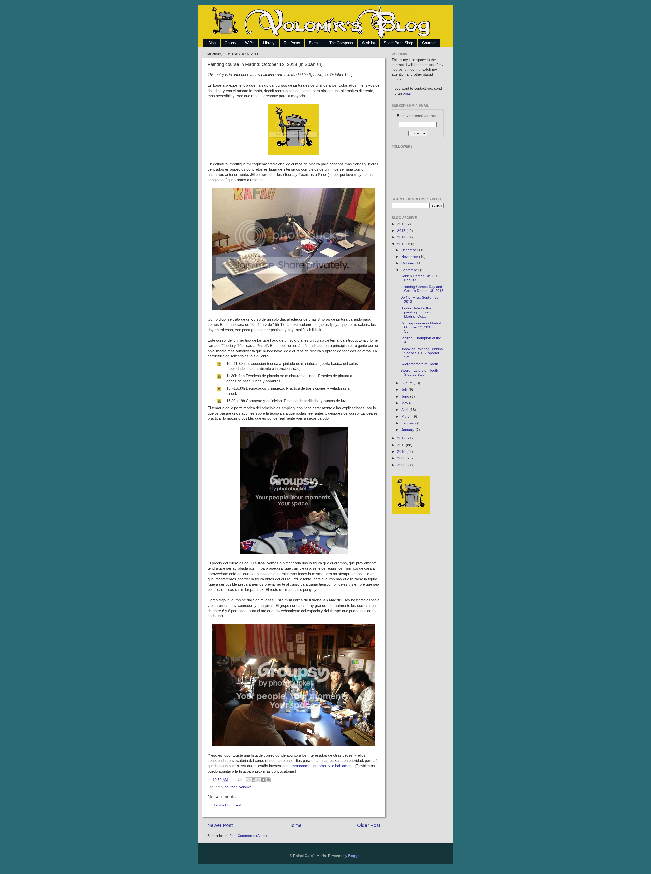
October (408, 263)
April (405, 410)
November (410, 257)
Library (269, 43)
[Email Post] (239, 780)
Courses (429, 43)
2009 (401, 458)
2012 (401, 438)
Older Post (368, 825)
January (408, 430)
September (410, 270)
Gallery (230, 43)
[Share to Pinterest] (268, 779)
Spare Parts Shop (398, 43)
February (409, 423)
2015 (401, 231)
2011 (401, 445)
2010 (401, 452)
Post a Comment (227, 805)
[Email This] (248, 779)
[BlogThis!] (253, 779)
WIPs (249, 43)
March (406, 416)
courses (231, 787)
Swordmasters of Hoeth (419, 364)
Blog (212, 43)
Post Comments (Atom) (248, 836)
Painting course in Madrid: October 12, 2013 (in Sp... (421, 327)
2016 (401, 224)
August (407, 383)
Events (315, 43)
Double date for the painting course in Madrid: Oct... (416, 312)
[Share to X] (258, 779)
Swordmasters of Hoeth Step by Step (419, 372)
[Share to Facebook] (263, 779)
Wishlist (368, 43)
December (410, 250)
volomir (245, 787)
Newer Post (220, 825)
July (405, 389)
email (407, 93)
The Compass (341, 43)
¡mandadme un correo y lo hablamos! (321, 766)
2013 (401, 244)
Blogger (354, 856)
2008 (401, 465)
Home (295, 825)
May (405, 403)
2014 (401, 237)
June (405, 396)
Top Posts (292, 43)
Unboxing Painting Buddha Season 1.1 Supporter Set (421, 353)
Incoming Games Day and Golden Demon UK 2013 (421, 289)
